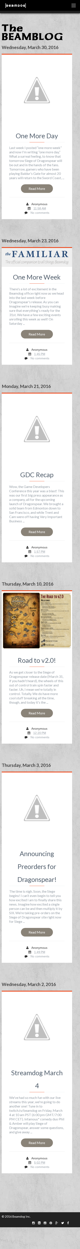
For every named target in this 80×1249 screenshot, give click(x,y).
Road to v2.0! (37, 660)
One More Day (37, 136)
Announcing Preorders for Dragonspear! (37, 866)
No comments (40, 212)
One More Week (37, 277)
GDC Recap (37, 475)
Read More (37, 188)
